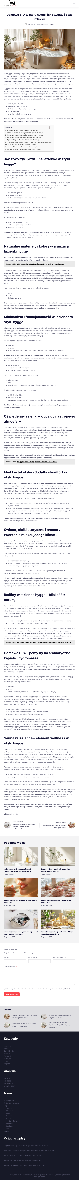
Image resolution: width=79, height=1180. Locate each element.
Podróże (7, 1053)
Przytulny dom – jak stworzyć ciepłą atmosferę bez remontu (24, 1016)
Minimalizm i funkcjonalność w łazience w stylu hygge (25, 135)
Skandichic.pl (27, 1175)
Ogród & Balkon (9, 1051)
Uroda (52, 24)
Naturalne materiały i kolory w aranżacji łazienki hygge (25, 133)
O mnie (6, 1129)
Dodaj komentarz (10, 967)
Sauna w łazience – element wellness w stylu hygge (24, 149)
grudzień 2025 (9, 1086)
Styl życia (7, 1059)
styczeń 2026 (9, 1083)
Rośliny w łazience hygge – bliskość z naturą (21, 144)
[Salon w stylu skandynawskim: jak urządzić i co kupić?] (44, 1017)
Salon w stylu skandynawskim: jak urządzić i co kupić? (60, 1016)
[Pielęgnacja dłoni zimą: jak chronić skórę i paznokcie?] (58, 887)
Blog (5, 1106)
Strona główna (9, 1101)
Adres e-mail (33, 957)
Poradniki (7, 1056)
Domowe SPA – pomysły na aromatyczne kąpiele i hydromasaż (27, 147)
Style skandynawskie (11, 1103)
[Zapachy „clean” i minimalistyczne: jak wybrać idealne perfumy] (58, 856)
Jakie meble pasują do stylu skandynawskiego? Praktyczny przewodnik (59, 1025)
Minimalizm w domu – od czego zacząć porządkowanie (24, 1165)
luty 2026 (7, 1081)
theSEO (44, 1175)
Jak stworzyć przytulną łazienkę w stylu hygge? (22, 130)
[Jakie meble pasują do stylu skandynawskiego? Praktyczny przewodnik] (44, 1025)
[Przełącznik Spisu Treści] (50, 127)
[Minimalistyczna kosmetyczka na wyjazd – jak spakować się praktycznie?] (21, 919)
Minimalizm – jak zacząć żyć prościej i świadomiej (22, 1160)
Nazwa (7, 957)
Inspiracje (7, 1046)
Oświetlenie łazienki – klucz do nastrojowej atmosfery (24, 137)
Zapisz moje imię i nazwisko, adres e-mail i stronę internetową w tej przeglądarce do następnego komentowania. (40, 989)
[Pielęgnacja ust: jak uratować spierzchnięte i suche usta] (21, 887)
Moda (6, 1048)
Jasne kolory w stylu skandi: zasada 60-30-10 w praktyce (24, 1025)
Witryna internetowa (59, 957)
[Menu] (74, 3)
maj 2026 (7, 1078)
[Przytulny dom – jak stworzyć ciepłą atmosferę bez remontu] (7, 1017)
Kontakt (7, 1131)
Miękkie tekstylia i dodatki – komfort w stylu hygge (23, 140)
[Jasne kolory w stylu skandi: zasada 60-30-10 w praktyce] (7, 1025)
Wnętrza (7, 1064)
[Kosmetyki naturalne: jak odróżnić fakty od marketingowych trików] (58, 919)
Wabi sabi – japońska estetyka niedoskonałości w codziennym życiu (29, 1151)
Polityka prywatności (55, 1175)
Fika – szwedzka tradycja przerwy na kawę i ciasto (22, 1155)
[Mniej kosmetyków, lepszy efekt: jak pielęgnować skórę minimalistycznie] (21, 856)
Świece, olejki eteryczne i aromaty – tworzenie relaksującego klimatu (29, 142)
